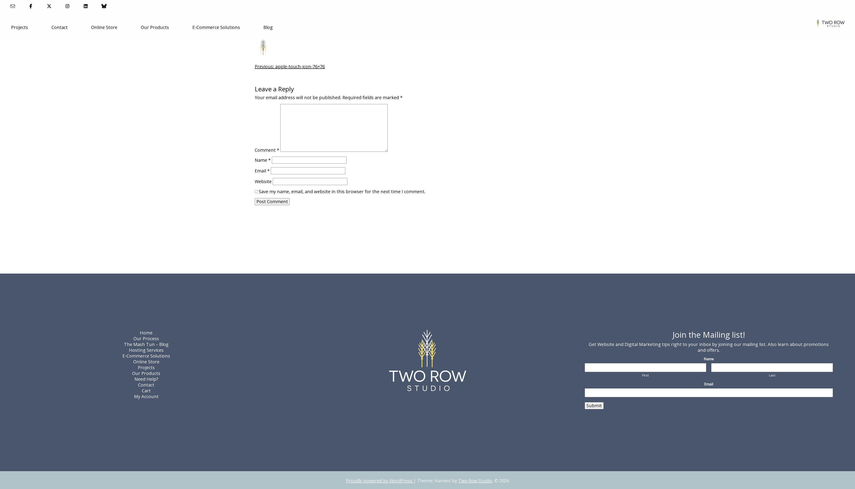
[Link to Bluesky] (104, 6)
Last (772, 375)
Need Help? (146, 379)
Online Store (104, 27)
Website (263, 181)
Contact (59, 27)
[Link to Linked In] (86, 6)
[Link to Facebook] (31, 6)
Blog (268, 27)
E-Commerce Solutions (216, 27)
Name (263, 160)
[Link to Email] (12, 6)
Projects (19, 27)
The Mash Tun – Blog (146, 344)
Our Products (155, 27)
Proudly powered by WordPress (379, 481)
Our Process (146, 339)
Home (146, 333)
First (645, 375)
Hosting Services (146, 350)
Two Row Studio (475, 481)
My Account (146, 396)
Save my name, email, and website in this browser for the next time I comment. (342, 191)
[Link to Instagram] (67, 6)
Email (262, 171)
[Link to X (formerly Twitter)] (49, 6)
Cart (146, 391)
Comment (267, 150)
